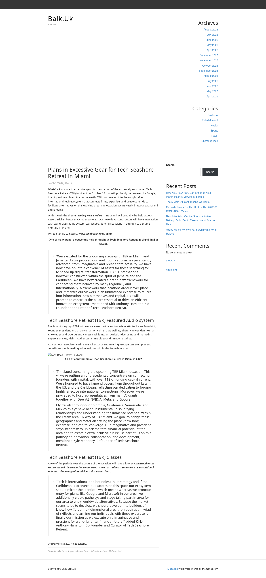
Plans (105, 550)
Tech (119, 550)
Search (170, 165)
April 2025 (212, 96)
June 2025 (212, 86)
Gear (86, 550)
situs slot (171, 270)
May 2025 (212, 91)
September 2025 (208, 70)
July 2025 (212, 81)
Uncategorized (209, 141)
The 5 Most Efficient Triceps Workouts (188, 202)
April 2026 (212, 50)
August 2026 (211, 29)
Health (214, 125)
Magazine (172, 568)
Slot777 (170, 260)
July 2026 (212, 34)
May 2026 (212, 45)
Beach (79, 550)
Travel (214, 136)
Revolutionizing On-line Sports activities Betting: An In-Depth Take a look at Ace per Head (191, 220)
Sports (214, 130)
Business (213, 115)
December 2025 (209, 55)
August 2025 (211, 75)
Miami (98, 550)
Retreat (112, 550)
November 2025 (209, 60)
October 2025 (210, 65)
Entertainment (210, 120)
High (92, 550)
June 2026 (212, 40)
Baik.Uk (60, 18)
